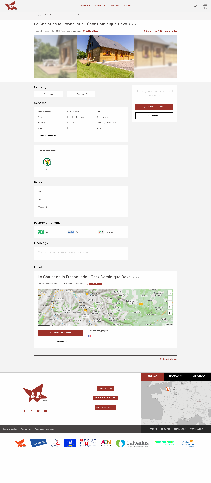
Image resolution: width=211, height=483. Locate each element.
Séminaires (180, 429)
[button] (195, 6)
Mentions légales (9, 429)
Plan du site (26, 429)
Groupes (165, 429)
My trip (115, 5)
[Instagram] (38, 411)
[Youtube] (45, 411)
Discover (85, 5)
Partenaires (196, 429)
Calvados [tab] (199, 376)
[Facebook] (24, 411)
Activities (100, 5)
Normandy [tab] (175, 376)
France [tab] (152, 376)
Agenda (128, 5)
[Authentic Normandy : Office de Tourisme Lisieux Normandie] (11, 5)
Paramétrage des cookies (45, 429)
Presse (153, 429)
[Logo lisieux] (35, 393)
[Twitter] (31, 411)
